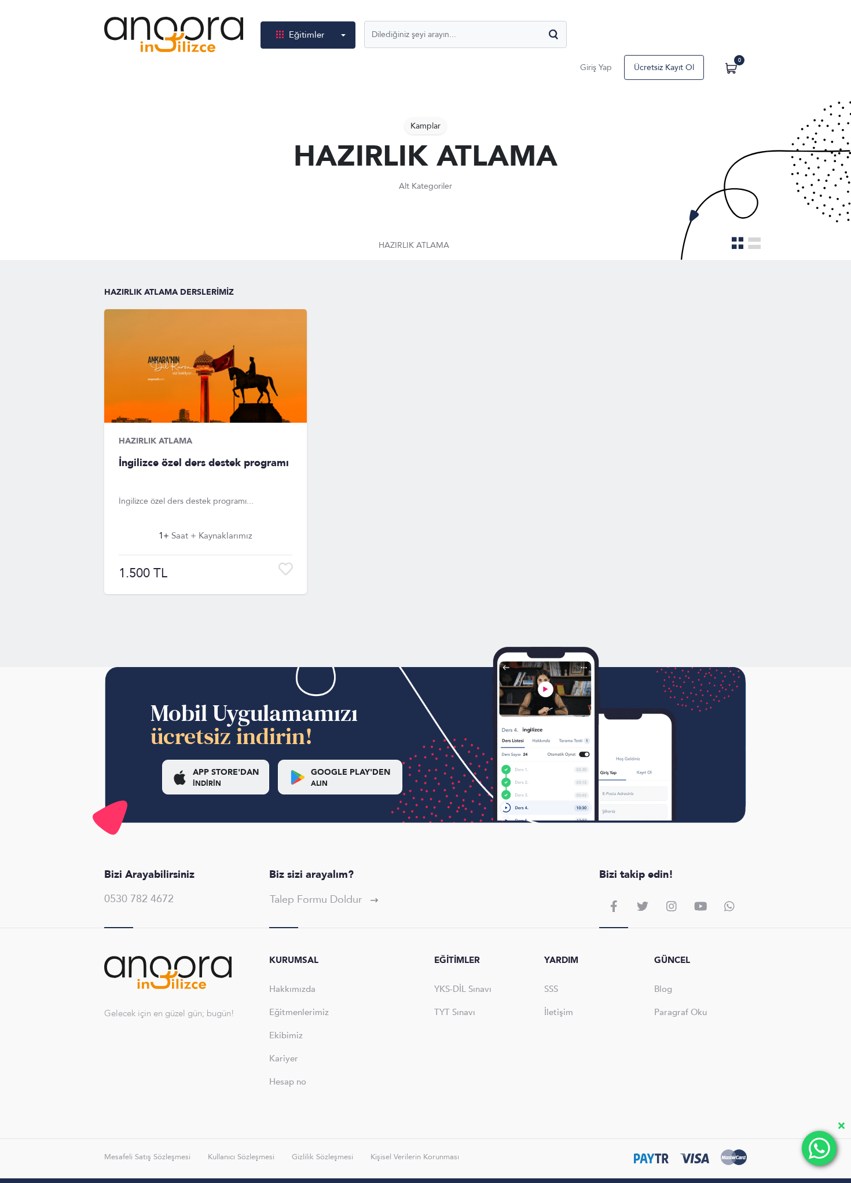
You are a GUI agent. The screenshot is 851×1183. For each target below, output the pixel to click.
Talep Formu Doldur (317, 899)
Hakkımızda (292, 989)
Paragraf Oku (680, 1012)
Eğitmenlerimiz (299, 1012)
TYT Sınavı (454, 1012)
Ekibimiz (286, 1035)
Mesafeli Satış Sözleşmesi (147, 1157)
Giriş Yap (596, 67)
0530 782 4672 (139, 899)
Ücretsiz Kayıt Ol (664, 67)
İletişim (558, 1012)
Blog (663, 989)
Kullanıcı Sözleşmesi (241, 1157)
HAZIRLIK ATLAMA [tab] (414, 245)
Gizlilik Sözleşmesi (322, 1157)
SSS (551, 989)
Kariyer (283, 1058)
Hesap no (287, 1081)
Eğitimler (307, 35)
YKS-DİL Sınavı (462, 989)
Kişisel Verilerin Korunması (415, 1157)
